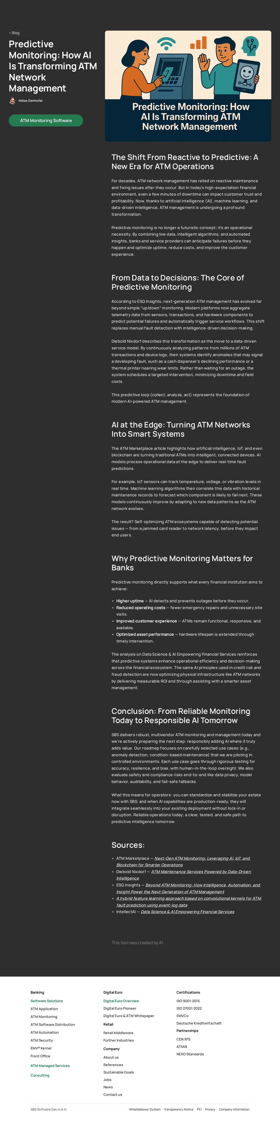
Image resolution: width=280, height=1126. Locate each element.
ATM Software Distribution (53, 1024)
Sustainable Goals (118, 1072)
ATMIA (182, 1046)
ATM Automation (45, 1032)
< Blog (14, 32)
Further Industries (118, 1040)
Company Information (234, 1109)
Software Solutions (47, 1000)
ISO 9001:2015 (188, 1000)
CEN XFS (183, 1039)
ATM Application (44, 1008)
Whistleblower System (145, 1109)
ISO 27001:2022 (189, 1008)
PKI (199, 1109)
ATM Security (42, 1040)
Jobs (107, 1079)
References (113, 1064)
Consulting (40, 1075)
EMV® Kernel (41, 1048)
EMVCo (183, 1015)
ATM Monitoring (44, 1016)
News (108, 1087)
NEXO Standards (190, 1054)
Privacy (210, 1109)
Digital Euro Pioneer (119, 1008)
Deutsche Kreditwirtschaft (199, 1023)
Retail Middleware (118, 1032)
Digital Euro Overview (121, 1000)
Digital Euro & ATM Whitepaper (128, 1015)
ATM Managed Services (50, 1065)
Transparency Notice (178, 1109)
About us (111, 1057)
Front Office (40, 1056)
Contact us (112, 1094)
